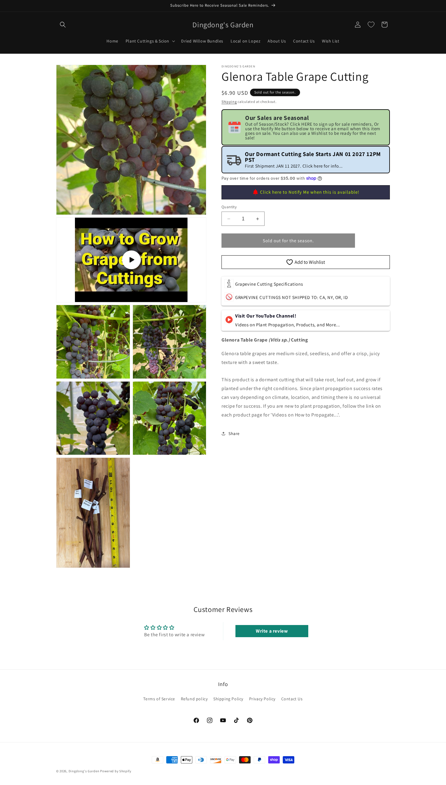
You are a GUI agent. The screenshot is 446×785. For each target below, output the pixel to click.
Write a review (272, 631)
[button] (62, 24)
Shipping (229, 101)
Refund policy (194, 699)
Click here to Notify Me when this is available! (309, 192)
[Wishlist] (371, 24)
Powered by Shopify (115, 771)
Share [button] (234, 433)
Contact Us (292, 699)
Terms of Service (159, 699)
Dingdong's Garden (84, 771)
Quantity (229, 206)
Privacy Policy (262, 699)
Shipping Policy (228, 699)
